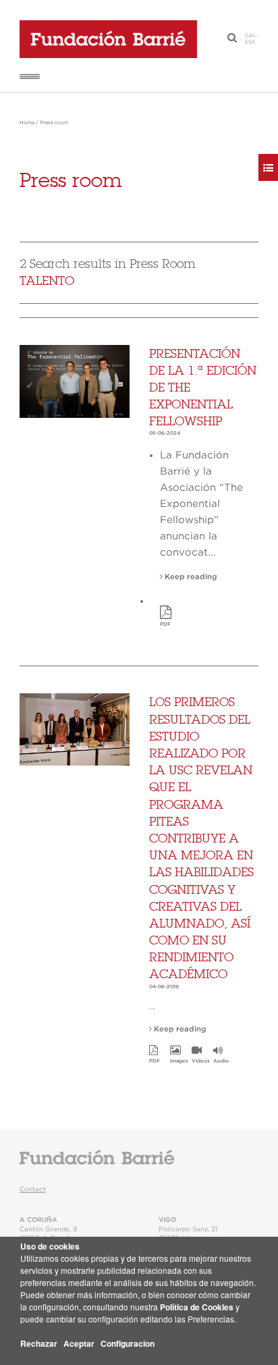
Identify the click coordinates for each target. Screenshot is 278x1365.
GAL (250, 35)
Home (27, 123)
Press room (54, 123)
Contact (33, 1189)
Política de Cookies (196, 1307)
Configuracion (128, 1343)
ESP (250, 42)
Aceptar (78, 1343)
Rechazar (38, 1343)
